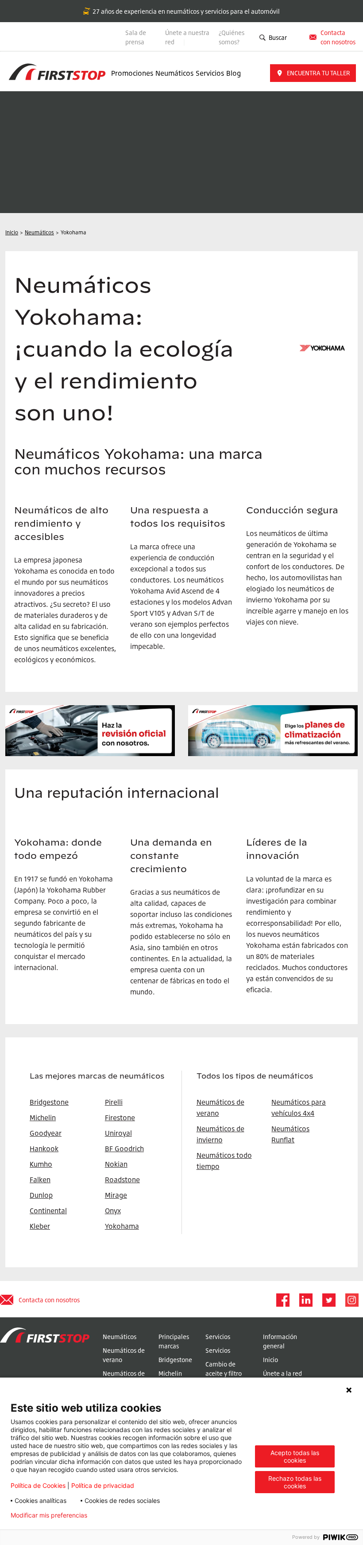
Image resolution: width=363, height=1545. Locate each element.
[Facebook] (282, 1300)
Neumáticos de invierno (124, 1378)
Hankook (44, 1148)
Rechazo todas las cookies (294, 1482)
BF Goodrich (124, 1148)
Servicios (210, 73)
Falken (40, 1179)
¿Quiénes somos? (231, 37)
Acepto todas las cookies (294, 1456)
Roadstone (122, 1179)
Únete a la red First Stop (282, 1378)
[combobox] (296, 37)
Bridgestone (175, 1359)
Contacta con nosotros (49, 1300)
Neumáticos (174, 73)
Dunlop (41, 1195)
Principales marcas (173, 1341)
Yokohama (122, 1226)
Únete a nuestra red (187, 37)
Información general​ (280, 1341)
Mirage (116, 1195)
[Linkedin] (305, 1300)
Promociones (132, 73)
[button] (313, 73)
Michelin (170, 1373)
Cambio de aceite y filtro (223, 1368)
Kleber (40, 1226)
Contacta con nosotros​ (338, 37)
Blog (233, 73)
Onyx (113, 1210)
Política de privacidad (102, 1485)
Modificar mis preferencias (49, 1515)
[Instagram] (351, 1300)
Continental (48, 1210)
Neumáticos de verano (124, 1355)
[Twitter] (328, 1300)
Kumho (41, 1164)
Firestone (120, 1117)
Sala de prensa (135, 37)
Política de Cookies (38, 1485)
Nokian (116, 1164)
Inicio (270, 1359)
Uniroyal (118, 1133)
